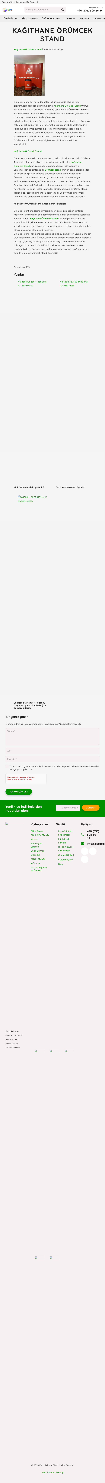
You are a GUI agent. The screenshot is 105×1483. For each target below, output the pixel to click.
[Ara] (62, 9)
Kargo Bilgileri (65, 859)
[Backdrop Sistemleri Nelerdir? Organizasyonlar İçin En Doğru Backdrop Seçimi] (31, 597)
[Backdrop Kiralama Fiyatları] (73, 382)
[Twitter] (93, 851)
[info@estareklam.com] (84, 844)
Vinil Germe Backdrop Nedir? (29, 487)
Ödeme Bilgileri (66, 855)
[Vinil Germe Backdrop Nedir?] (31, 382)
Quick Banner (37, 850)
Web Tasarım (48, 1472)
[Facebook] (84, 851)
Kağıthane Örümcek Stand (67, 105)
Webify (59, 1472)
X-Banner (35, 863)
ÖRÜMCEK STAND (40, 835)
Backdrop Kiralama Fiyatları (70, 487)
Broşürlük (35, 854)
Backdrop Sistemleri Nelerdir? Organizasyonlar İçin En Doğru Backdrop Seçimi (30, 705)
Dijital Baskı (37, 831)
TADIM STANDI (38, 859)
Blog (60, 864)
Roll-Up (34, 839)
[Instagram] (84, 859)
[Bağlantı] (7, 10)
